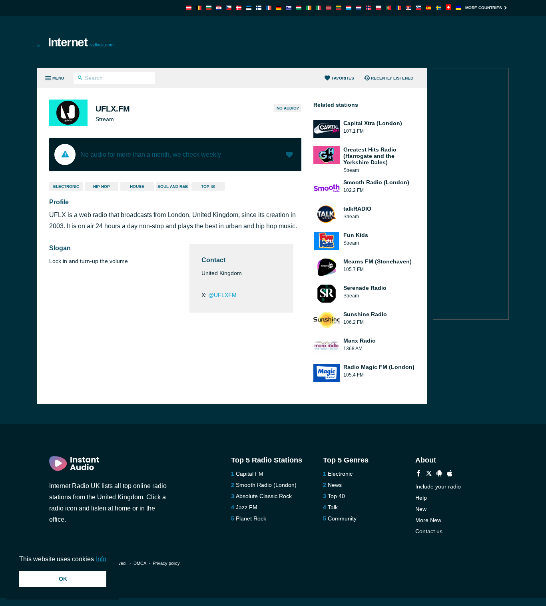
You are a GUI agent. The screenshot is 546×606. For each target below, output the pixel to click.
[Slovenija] (418, 7)
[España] (428, 7)
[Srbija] (408, 7)
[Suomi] (258, 7)
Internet (81, 42)
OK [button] (63, 579)
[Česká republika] (228, 7)
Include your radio (438, 486)
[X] (429, 474)
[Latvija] (328, 7)
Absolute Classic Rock (264, 496)
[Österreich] (188, 7)
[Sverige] (438, 7)
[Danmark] (238, 7)
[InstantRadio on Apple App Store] (449, 474)
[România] (398, 7)
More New (428, 520)
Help (421, 497)
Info (101, 559)
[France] (268, 7)
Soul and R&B (172, 186)
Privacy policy (166, 563)
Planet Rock (251, 518)
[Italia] (318, 7)
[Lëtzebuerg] (348, 7)
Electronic (66, 186)
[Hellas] (288, 7)
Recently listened (392, 78)
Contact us (428, 531)
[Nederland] (358, 7)
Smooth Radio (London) (266, 485)
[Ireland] (308, 7)
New (420, 509)
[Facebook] (418, 474)
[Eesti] (248, 7)
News (335, 485)
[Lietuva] (338, 7)
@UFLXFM (222, 295)
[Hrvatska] (218, 7)
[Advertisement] (363, 42)
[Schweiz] (448, 7)
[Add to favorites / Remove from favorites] (289, 155)
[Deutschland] (278, 7)
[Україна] (458, 7)
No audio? (288, 108)
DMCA (140, 563)
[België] (198, 7)
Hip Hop (101, 186)
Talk (333, 507)
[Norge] (368, 7)
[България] (208, 7)
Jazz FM (246, 507)
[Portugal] (388, 7)
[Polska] (378, 7)
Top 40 (208, 186)
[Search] (80, 79)
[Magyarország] (298, 7)
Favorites (343, 78)
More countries (483, 8)
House (137, 186)
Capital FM (249, 473)
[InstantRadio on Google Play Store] (439, 474)
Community (342, 518)
